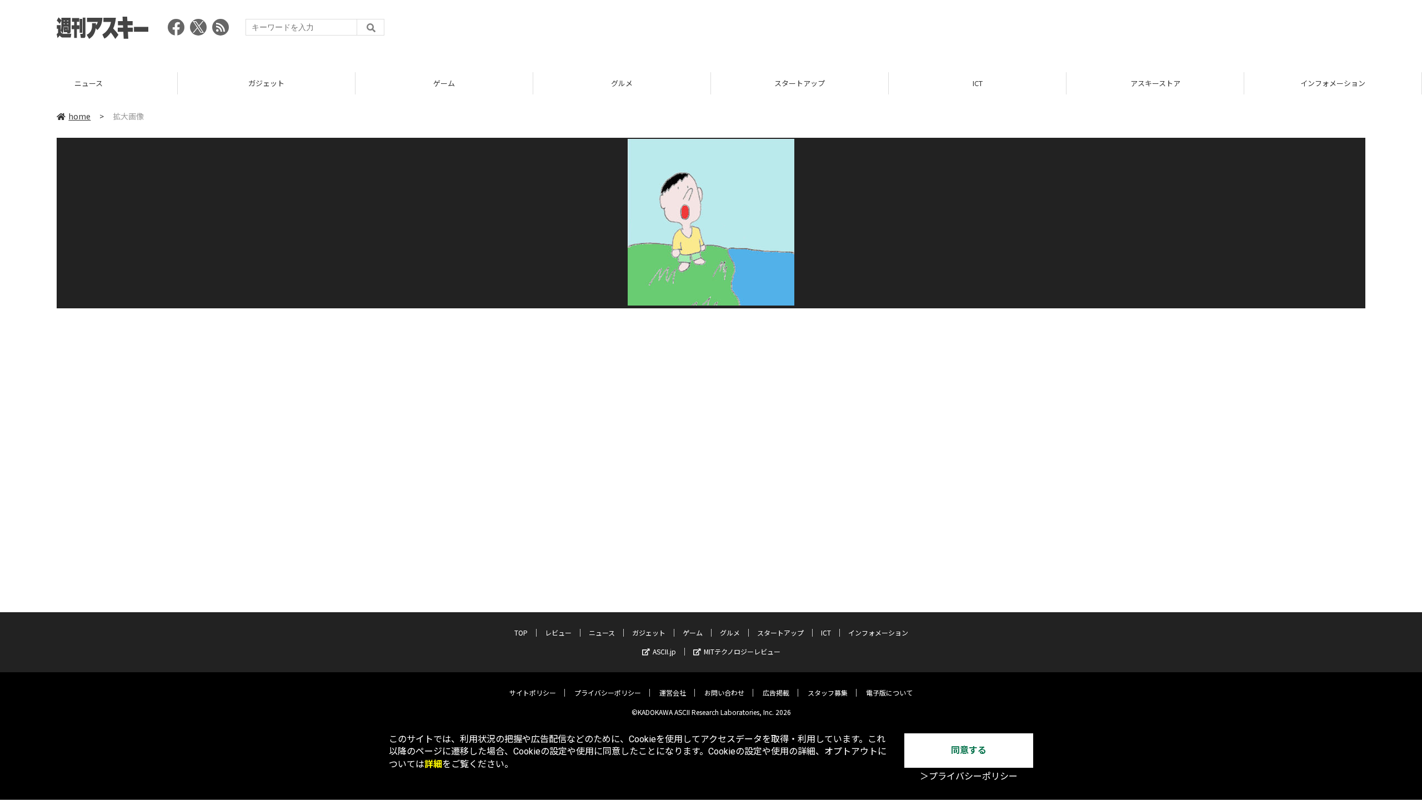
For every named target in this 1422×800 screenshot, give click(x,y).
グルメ (454, 83)
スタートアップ (632, 83)
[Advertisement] (1163, 31)
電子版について (889, 692)
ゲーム (277, 83)
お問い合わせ (724, 692)
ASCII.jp (664, 651)
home (79, 116)
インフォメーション (1165, 83)
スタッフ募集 (828, 692)
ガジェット (99, 83)
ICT (810, 83)
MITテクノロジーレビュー (742, 651)
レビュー (558, 632)
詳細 (433, 764)
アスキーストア (988, 83)
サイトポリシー (532, 692)
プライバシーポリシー (607, 692)
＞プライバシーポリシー (969, 776)
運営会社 (672, 692)
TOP (521, 632)
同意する (969, 750)
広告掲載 (776, 692)
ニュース (602, 632)
